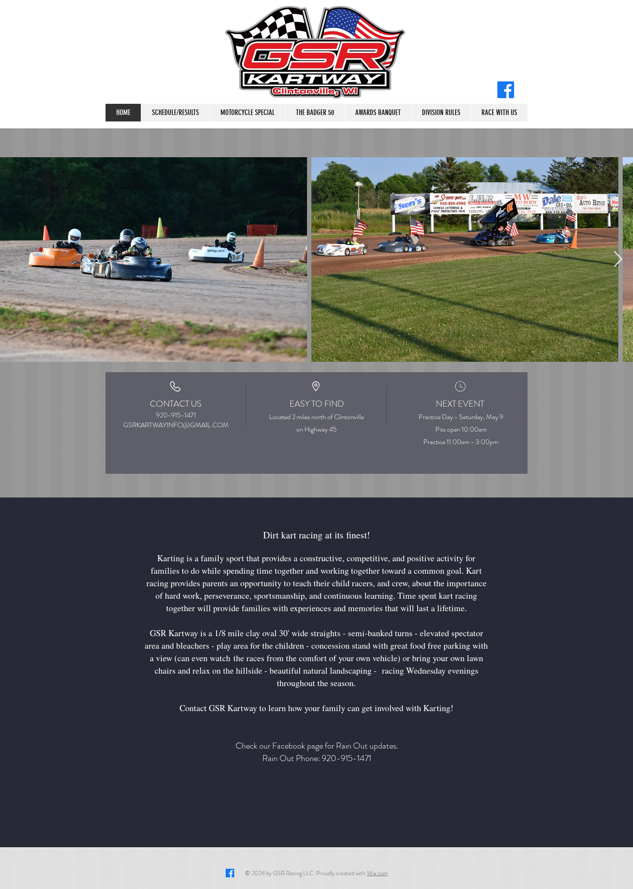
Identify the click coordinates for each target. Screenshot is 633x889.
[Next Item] (618, 259)
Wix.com (377, 873)
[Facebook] (505, 89)
